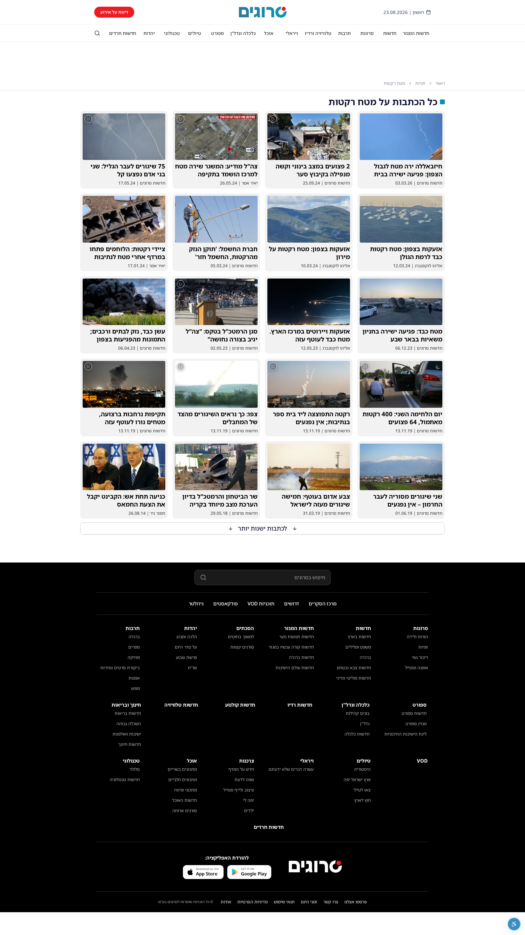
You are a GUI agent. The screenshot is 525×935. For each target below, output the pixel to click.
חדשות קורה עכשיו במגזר (291, 647)
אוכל (268, 33)
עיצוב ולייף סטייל (238, 790)
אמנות (134, 678)
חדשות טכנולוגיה (125, 779)
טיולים (194, 33)
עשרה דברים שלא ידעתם (291, 769)
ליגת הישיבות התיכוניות (405, 734)
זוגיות (423, 647)
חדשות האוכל (184, 800)
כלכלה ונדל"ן (243, 33)
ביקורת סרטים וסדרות (120, 667)
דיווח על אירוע (114, 12)
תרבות (344, 33)
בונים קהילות (357, 713)
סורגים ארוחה (184, 810)
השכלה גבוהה (128, 723)
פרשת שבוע (186, 657)
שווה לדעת (244, 779)
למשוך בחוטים (241, 636)
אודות (226, 902)
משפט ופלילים (358, 647)
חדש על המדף (241, 769)
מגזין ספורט (416, 723)
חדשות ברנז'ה (301, 657)
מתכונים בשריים (182, 769)
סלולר (134, 769)
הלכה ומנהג (186, 636)
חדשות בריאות (128, 713)
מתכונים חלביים (182, 779)
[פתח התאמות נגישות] (514, 924)
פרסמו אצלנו (355, 902)
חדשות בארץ (359, 636)
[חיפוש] (97, 33)
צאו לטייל (362, 790)
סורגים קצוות (242, 647)
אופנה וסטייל (416, 667)
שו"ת (192, 667)
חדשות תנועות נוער (296, 636)
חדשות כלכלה (357, 734)
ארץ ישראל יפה (357, 779)
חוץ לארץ (362, 800)
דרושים (291, 603)
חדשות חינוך (129, 744)
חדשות (389, 33)
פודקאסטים (225, 603)
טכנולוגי (172, 33)
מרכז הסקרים (323, 603)
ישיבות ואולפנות (126, 734)
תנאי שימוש (284, 902)
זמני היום (309, 902)
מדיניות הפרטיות (252, 902)
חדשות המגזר (416, 33)
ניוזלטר (196, 603)
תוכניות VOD (261, 603)
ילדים (249, 810)
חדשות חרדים (122, 33)
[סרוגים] (315, 867)
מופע (135, 688)
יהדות (149, 33)
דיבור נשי (420, 657)
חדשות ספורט (414, 713)
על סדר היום (186, 647)
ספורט (217, 33)
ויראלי (292, 33)
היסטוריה (362, 769)
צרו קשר (330, 902)
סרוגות (367, 33)
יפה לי (248, 800)
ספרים (134, 647)
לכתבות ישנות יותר (262, 528)
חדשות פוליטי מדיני (353, 678)
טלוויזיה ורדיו (318, 33)
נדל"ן (364, 723)
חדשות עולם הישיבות (295, 667)
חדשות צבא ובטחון (354, 667)
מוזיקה (134, 657)
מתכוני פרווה (185, 790)
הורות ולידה (417, 636)
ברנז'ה (365, 657)
